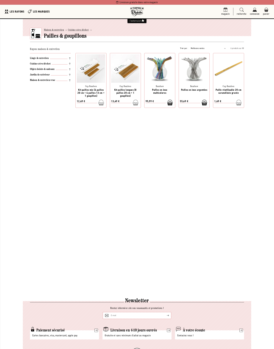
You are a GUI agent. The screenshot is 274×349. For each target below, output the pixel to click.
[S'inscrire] (165, 315)
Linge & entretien (39, 58)
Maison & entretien (54, 30)
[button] (241, 12)
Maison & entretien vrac (42, 80)
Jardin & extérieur (40, 75)
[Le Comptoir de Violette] (137, 11)
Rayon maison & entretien (45, 49)
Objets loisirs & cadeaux (42, 69)
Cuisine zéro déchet (78, 30)
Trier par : (184, 48)
